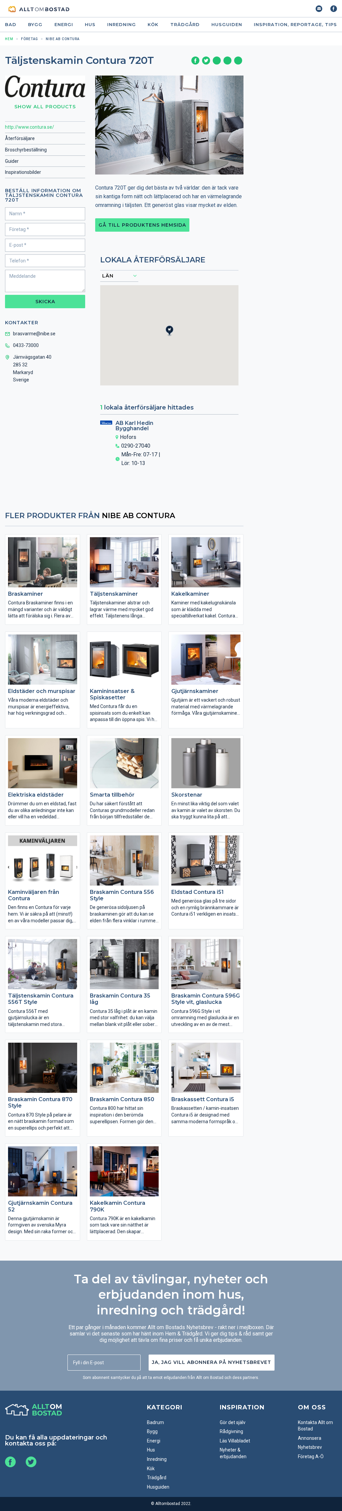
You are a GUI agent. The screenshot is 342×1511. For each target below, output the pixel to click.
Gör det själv (232, 1422)
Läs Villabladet (235, 1440)
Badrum (155, 1422)
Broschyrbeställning (26, 149)
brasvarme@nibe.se (34, 333)
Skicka (45, 302)
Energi (63, 24)
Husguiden (226, 24)
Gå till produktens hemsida (142, 225)
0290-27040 (135, 446)
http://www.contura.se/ (29, 127)
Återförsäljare (20, 138)
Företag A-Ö (311, 1456)
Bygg (35, 24)
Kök (153, 24)
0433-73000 (26, 345)
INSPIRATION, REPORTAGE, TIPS (295, 24)
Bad (10, 24)
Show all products (45, 107)
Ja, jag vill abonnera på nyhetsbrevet (211, 1362)
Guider (12, 161)
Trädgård (185, 24)
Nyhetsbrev (310, 1447)
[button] (173, 336)
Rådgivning (231, 1431)
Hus (90, 24)
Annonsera (309, 1438)
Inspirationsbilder (23, 172)
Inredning (121, 24)
